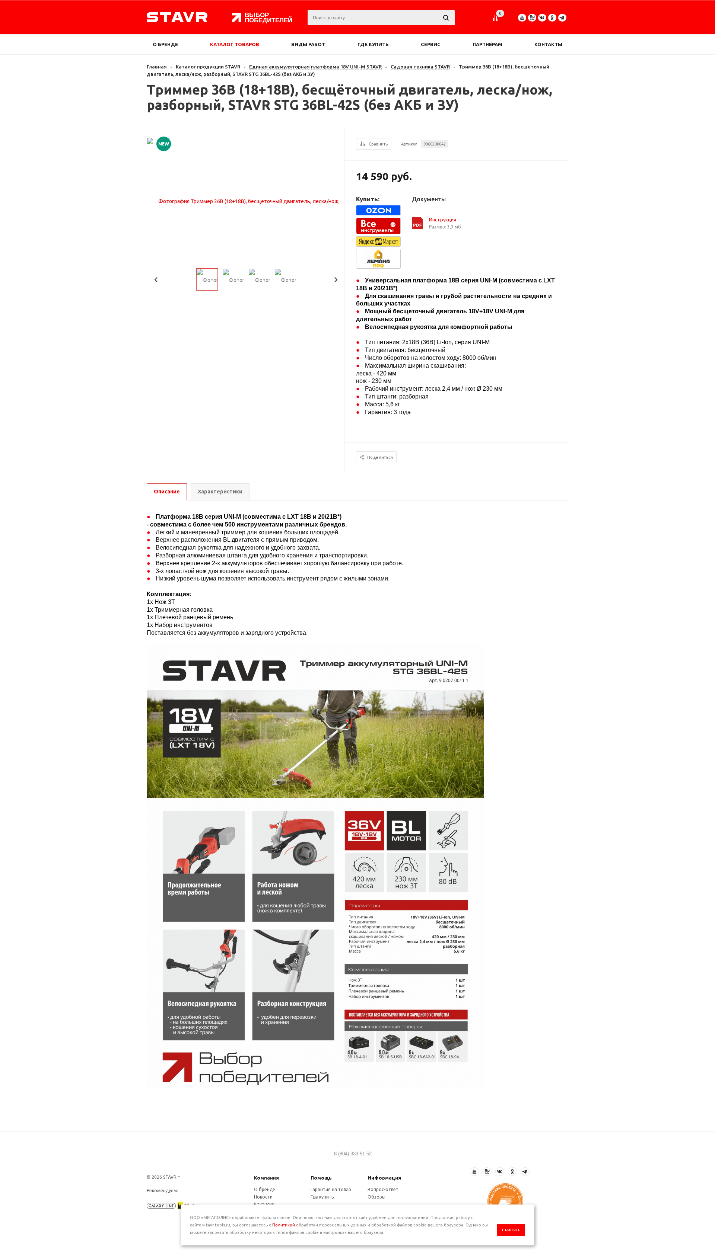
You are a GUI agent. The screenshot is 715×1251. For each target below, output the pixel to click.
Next (335, 279)
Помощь (321, 1177)
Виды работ (308, 44)
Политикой (283, 1225)
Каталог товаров (234, 44)
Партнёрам (487, 44)
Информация (384, 1177)
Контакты (548, 44)
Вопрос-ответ (383, 1189)
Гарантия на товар (331, 1189)
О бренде (165, 44)
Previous (156, 279)
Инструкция (442, 219)
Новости (263, 1196)
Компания (266, 1177)
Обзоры (376, 1196)
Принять (511, 1230)
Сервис (431, 44)
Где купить (373, 44)
